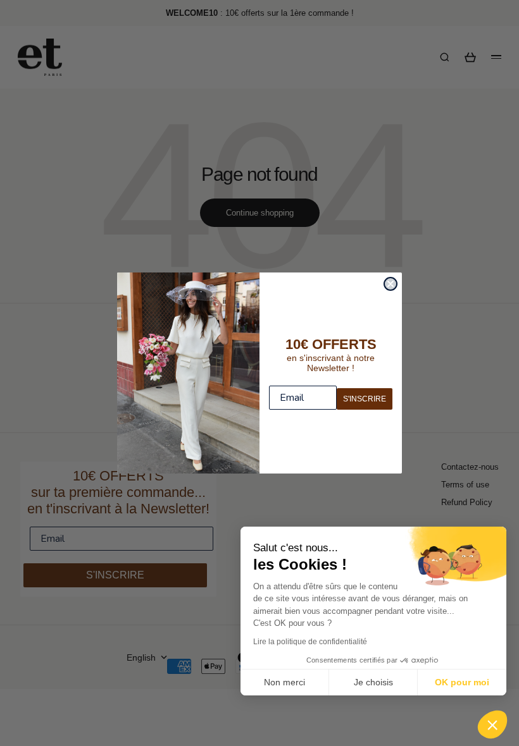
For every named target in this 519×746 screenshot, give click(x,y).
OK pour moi (462, 682)
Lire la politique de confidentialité (310, 641)
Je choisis (373, 682)
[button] (492, 724)
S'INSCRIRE (364, 398)
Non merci (284, 682)
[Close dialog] (390, 284)
